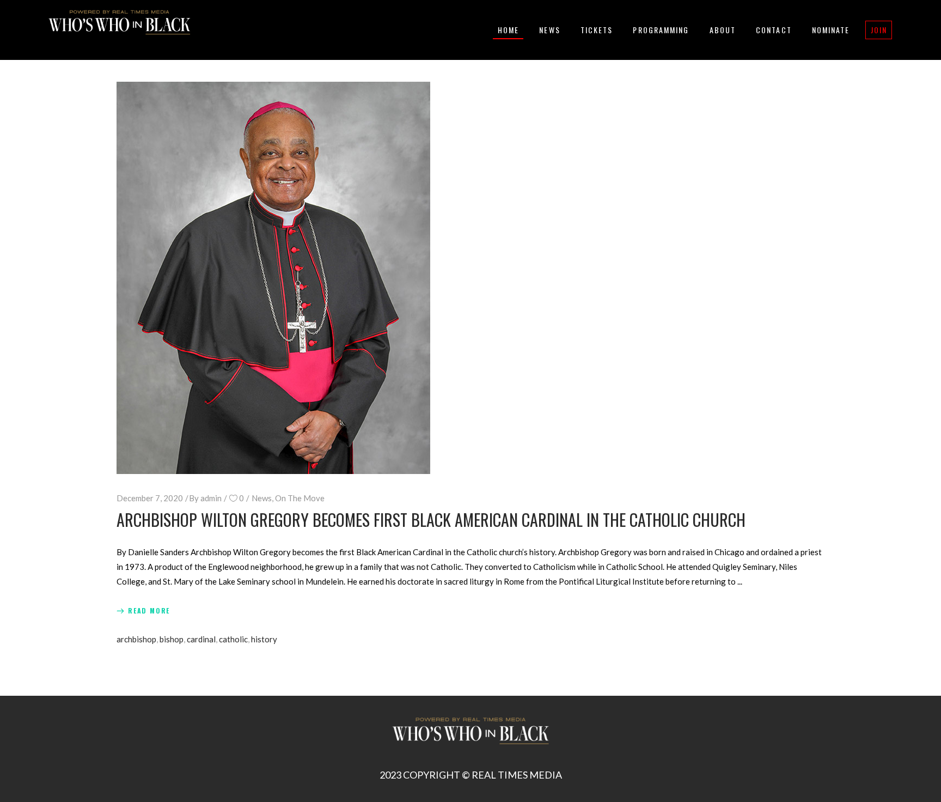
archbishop (136, 639)
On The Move (300, 498)
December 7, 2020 (150, 498)
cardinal (201, 639)
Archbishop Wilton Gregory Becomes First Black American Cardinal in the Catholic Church (431, 519)
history (264, 639)
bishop (172, 639)
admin (211, 498)
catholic (233, 639)
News (262, 498)
